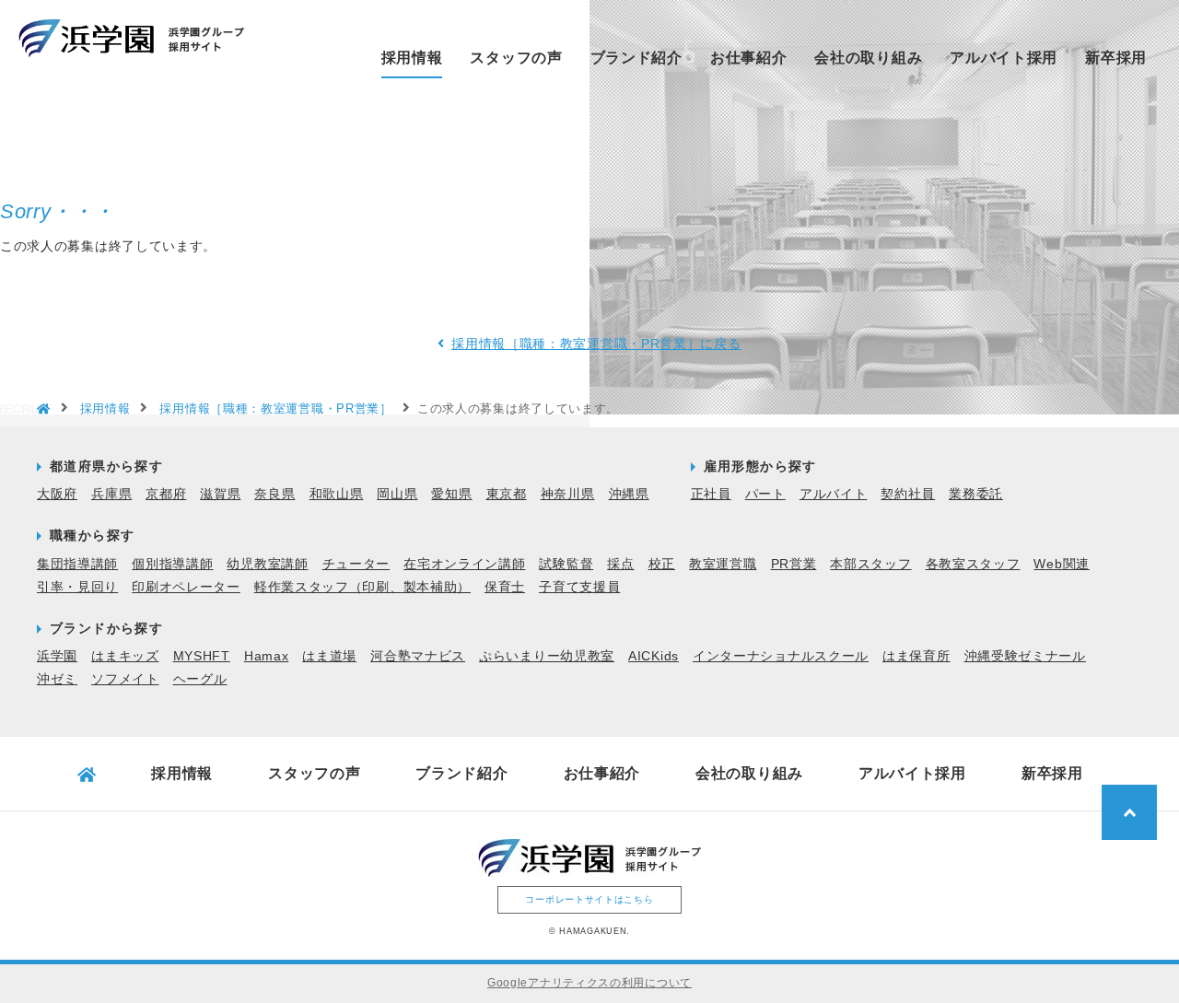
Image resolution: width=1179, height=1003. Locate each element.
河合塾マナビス (417, 655)
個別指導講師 (172, 563)
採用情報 (412, 57)
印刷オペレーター (186, 586)
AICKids (653, 655)
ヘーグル (200, 678)
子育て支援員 (579, 586)
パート (765, 493)
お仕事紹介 (749, 57)
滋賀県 (220, 493)
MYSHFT (201, 655)
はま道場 (329, 655)
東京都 (506, 493)
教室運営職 (723, 563)
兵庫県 (111, 493)
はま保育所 (916, 655)
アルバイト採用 (1003, 57)
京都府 (166, 493)
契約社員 (908, 493)
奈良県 (274, 493)
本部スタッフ (870, 563)
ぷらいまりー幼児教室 (546, 655)
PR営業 (794, 563)
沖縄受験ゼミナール (1025, 655)
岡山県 (397, 493)
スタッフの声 (516, 57)
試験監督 (566, 563)
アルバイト (834, 493)
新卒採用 (1116, 57)
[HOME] (44, 409)
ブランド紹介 (636, 57)
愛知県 (451, 493)
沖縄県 (629, 493)
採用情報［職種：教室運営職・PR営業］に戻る (596, 343)
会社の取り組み (868, 57)
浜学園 (57, 655)
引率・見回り (77, 586)
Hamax (266, 655)
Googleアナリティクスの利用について (589, 982)
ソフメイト (125, 678)
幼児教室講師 (267, 563)
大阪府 (57, 493)
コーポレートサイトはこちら (589, 899)
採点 (620, 563)
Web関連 (1061, 563)
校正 (661, 563)
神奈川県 (568, 493)
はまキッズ (125, 655)
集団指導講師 (77, 563)
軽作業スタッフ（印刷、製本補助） (362, 586)
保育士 (504, 586)
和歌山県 (336, 493)
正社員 (711, 493)
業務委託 (976, 493)
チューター (356, 563)
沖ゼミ (57, 678)
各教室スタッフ (973, 563)
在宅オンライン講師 (464, 563)
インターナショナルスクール (781, 655)
